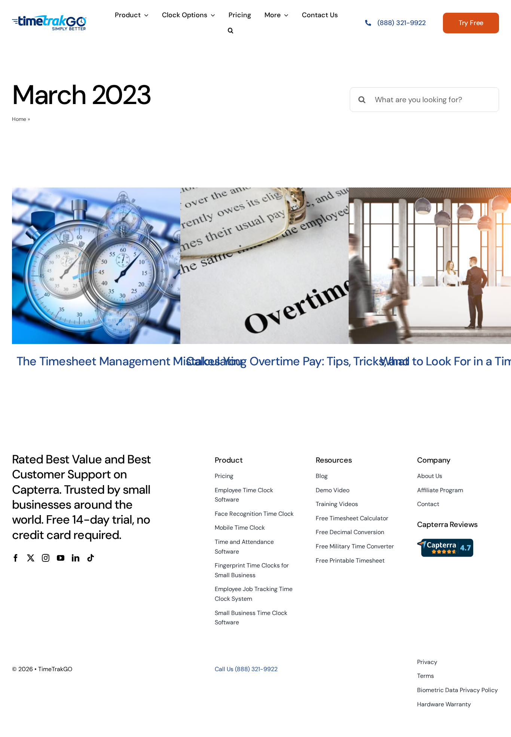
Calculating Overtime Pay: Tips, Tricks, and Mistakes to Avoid (297, 369)
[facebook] (15, 558)
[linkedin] (75, 558)
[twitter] (30, 558)
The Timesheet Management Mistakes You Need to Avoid (129, 369)
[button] (231, 31)
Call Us (246, 669)
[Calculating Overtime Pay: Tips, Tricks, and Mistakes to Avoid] (297, 266)
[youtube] (60, 558)
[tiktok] (90, 558)
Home (19, 119)
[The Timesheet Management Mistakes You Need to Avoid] (129, 266)
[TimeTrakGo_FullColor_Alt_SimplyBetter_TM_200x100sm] (49, 18)
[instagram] (45, 558)
